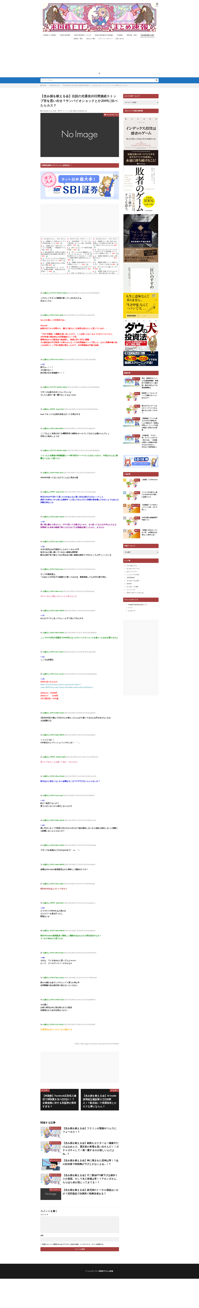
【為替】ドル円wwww (150, 479)
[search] (156, 80)
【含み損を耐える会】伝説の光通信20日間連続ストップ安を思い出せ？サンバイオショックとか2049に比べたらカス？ (95, 85)
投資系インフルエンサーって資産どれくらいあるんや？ (149, 395)
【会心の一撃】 (91, 38)
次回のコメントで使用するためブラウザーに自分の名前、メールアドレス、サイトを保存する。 (73, 1244)
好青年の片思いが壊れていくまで (81, 239)
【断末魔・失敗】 (132, 35)
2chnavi (129, 583)
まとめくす (131, 610)
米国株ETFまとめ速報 (105, 1271)
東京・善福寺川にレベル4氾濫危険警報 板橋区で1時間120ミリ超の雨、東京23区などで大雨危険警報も (150, 383)
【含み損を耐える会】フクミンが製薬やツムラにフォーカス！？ (90, 1130)
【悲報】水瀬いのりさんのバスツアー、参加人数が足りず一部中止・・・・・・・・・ (105, 273)
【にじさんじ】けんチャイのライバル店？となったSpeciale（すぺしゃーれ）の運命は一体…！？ (105, 251)
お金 (138, 393)
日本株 (54, 111)
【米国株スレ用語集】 (49, 35)
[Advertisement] (99, 56)
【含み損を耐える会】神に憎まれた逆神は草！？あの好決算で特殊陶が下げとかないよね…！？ (91, 1162)
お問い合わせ (119, 38)
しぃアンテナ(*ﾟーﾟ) (133, 574)
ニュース (137, 378)
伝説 (71, 111)
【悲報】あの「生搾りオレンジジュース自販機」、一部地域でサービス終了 (53, 247)
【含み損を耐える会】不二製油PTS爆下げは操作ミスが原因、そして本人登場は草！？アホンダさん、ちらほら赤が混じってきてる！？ (91, 1179)
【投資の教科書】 (65, 35)
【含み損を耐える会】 (147, 35)
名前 (41, 1235)
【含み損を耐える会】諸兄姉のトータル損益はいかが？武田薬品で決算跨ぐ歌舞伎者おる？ (91, 1192)
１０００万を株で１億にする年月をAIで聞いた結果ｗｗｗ (149, 495)
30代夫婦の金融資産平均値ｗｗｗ (150, 519)
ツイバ (130, 607)
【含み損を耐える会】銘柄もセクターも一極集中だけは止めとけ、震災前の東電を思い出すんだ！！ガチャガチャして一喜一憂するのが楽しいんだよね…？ (91, 1148)
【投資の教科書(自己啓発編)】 (104, 35)
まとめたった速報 (132, 586)
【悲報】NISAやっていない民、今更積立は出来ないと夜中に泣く (150, 532)
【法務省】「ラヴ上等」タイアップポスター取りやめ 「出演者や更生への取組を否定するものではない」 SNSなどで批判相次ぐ (149, 441)
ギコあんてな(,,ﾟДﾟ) (133, 580)
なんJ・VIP (136, 505)
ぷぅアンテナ (131, 589)
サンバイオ (66, 111)
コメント (44, 1214)
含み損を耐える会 (54, 85)
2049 (60, 111)
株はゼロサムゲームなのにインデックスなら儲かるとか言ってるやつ (149, 409)
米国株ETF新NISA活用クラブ (137, 604)
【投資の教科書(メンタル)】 (82, 35)
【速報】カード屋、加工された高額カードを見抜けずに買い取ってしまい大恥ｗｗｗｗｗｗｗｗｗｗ (105, 243)
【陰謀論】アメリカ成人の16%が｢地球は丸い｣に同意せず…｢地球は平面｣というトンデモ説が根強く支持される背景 (150, 424)
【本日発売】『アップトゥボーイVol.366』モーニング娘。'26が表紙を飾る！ (79, 243)
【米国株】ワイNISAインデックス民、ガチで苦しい (150, 507)
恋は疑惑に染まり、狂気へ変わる (55, 239)
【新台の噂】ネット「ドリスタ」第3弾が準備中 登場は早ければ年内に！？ (53, 269)
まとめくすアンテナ (133, 568)
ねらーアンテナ (132, 571)
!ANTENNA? (131, 577)
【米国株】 (120, 35)
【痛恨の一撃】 (78, 38)
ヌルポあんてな (132, 565)
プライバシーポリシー (105, 38)
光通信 (74, 111)
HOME (44, 85)
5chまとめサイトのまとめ (135, 592)
